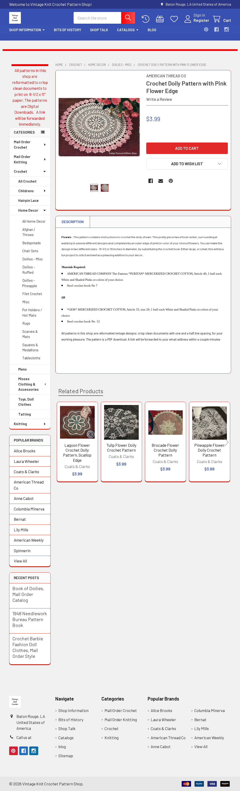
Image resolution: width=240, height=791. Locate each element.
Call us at (24, 737)
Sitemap (65, 755)
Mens (22, 369)
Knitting (20, 424)
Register (201, 20)
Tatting (24, 414)
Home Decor (28, 210)
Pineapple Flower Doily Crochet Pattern (209, 450)
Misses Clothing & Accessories (28, 384)
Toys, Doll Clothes (26, 402)
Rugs (26, 323)
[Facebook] (216, 29)
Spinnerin (22, 550)
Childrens (26, 191)
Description (73, 222)
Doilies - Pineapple (29, 283)
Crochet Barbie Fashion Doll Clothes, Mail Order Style (27, 647)
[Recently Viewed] (146, 19)
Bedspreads (31, 243)
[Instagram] (226, 29)
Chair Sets (30, 251)
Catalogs (126, 30)
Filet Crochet (32, 294)
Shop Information (25, 30)
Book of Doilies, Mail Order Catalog (28, 594)
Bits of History (67, 30)
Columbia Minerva (29, 508)
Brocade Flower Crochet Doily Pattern (165, 450)
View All (20, 561)
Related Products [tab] (80, 390)
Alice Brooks (24, 450)
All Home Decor (33, 221)
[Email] (160, 180)
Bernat (20, 519)
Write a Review (159, 99)
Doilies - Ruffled (28, 269)
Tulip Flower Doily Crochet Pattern (121, 447)
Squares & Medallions (30, 347)
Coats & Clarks (26, 471)
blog (152, 30)
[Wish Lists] (175, 19)
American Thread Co (29, 485)
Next (226, 442)
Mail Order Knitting (22, 159)
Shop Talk (99, 30)
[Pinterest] (206, 29)
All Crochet (27, 181)
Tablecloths (31, 358)
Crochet (20, 171)
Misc (26, 302)
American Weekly (29, 540)
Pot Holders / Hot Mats (32, 312)
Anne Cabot (24, 498)
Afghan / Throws (28, 232)
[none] (99, 127)
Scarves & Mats (30, 334)
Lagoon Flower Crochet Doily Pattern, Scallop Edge (77, 452)
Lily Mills (21, 529)
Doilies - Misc (32, 259)
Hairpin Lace (28, 200)
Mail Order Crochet (22, 144)
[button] (187, 163)
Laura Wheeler (26, 461)
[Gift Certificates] (161, 19)
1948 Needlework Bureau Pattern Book (29, 619)
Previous (60, 442)
